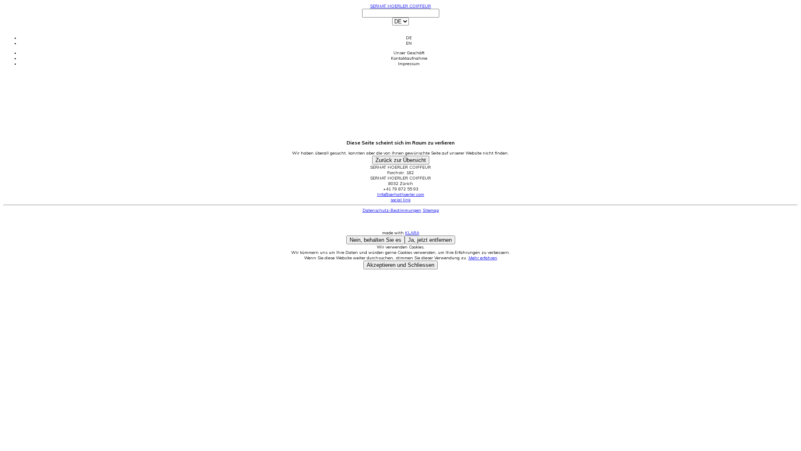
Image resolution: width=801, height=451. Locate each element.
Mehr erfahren (483, 258)
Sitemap (431, 210)
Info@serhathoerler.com (400, 194)
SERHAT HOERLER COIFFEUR (400, 6)
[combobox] (400, 27)
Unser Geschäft (409, 53)
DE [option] (409, 38)
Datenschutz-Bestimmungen (392, 210)
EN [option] (409, 43)
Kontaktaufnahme (409, 58)
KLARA (412, 233)
